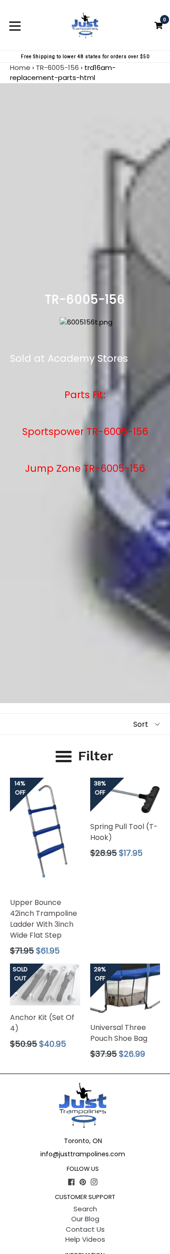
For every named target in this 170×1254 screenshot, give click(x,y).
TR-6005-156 (57, 67)
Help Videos (85, 1239)
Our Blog (85, 1219)
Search (85, 1209)
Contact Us (85, 1229)
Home (20, 67)
